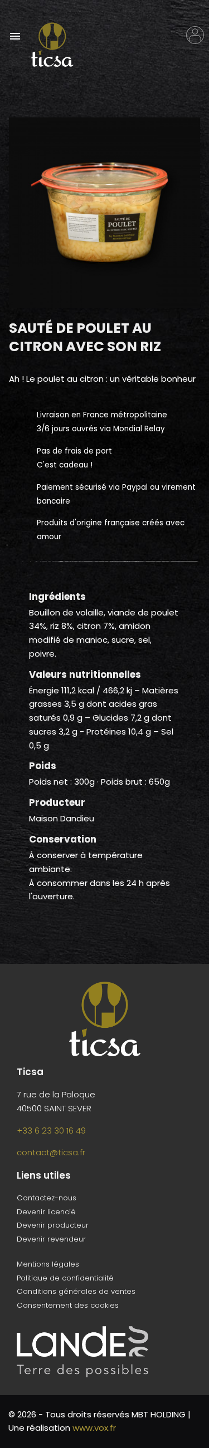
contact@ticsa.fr (51, 1152)
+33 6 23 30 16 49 (51, 1130)
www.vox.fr (94, 1428)
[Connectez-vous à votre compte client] (195, 35)
